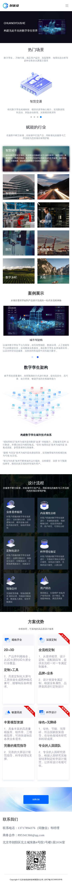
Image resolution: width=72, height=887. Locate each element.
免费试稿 (36, 799)
